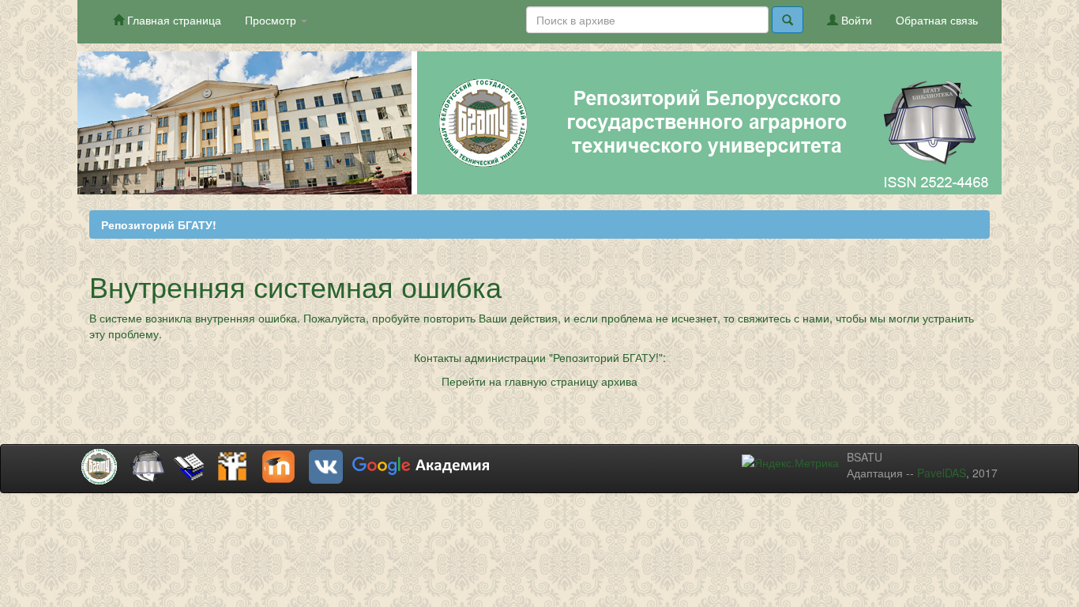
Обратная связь (937, 20)
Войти (855, 20)
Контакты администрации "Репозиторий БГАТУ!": (540, 357)
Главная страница (172, 20)
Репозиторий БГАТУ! (158, 224)
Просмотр (272, 20)
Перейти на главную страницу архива (539, 381)
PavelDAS (941, 473)
